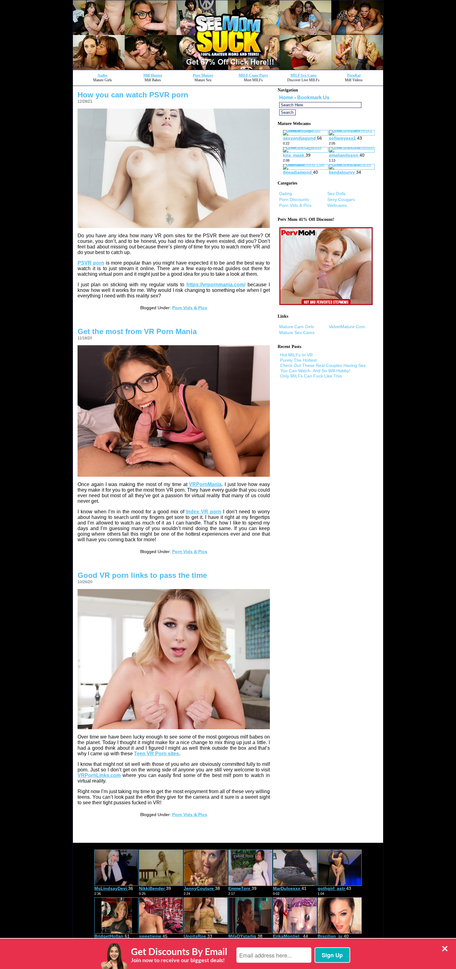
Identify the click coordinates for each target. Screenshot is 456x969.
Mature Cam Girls (296, 326)
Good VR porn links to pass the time (142, 575)
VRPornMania (205, 484)
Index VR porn (203, 511)
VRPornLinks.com (99, 775)
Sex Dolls (336, 193)
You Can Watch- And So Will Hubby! (315, 370)
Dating (285, 193)
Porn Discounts (294, 199)
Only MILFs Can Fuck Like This (311, 375)
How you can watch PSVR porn (133, 95)
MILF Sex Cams (303, 75)
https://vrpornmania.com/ (215, 284)
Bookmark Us (313, 97)
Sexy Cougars (341, 199)
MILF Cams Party (253, 75)
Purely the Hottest (298, 360)
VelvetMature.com (347, 326)
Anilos (102, 75)
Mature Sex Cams (297, 332)
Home (286, 97)
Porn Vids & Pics (189, 307)
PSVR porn (91, 263)
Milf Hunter (152, 75)
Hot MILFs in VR (296, 354)
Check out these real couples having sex (323, 365)
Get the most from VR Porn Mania (137, 331)
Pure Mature (203, 75)
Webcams (337, 205)
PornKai (353, 75)
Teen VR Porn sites (156, 753)
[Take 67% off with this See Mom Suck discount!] (228, 68)
